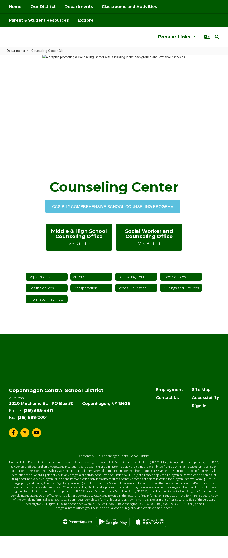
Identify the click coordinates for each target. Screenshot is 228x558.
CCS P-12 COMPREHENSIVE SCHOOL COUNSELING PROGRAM (113, 206)
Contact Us (167, 397)
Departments (16, 50)
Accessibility (205, 397)
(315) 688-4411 (38, 410)
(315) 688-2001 (32, 417)
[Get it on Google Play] (113, 522)
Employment (169, 389)
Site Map (201, 389)
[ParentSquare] (77, 521)
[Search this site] (217, 37)
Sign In (199, 405)
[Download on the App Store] (149, 522)
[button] (176, 36)
